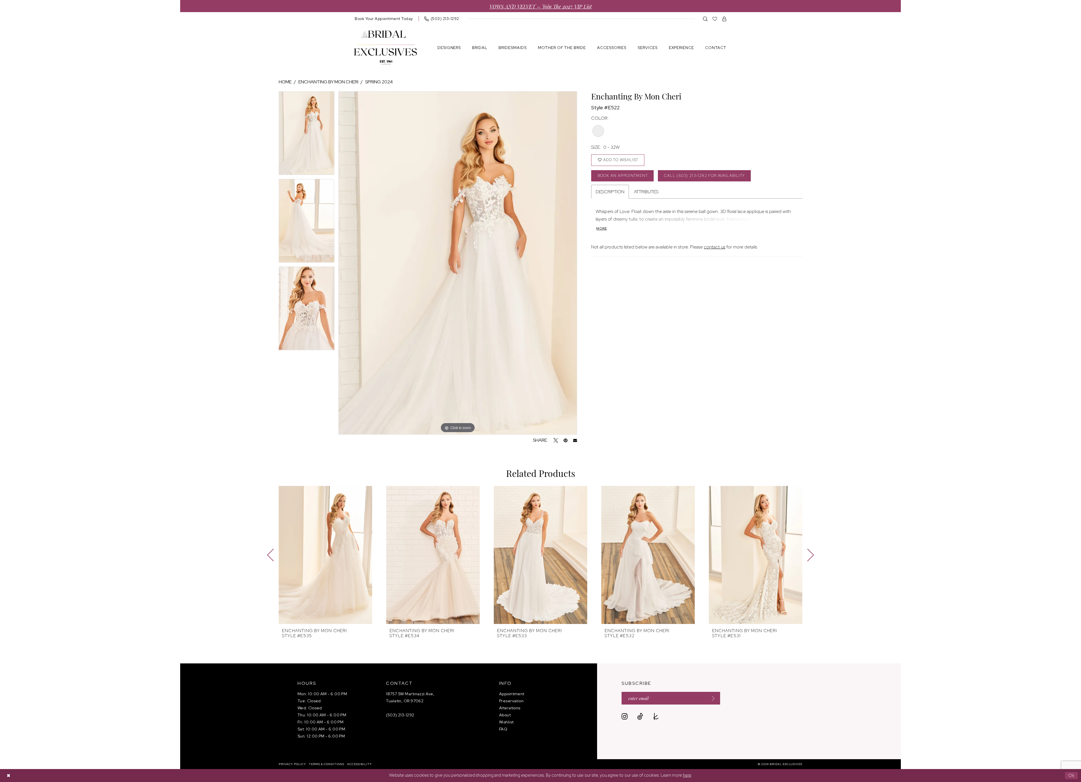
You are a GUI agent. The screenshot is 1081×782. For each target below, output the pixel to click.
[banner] (385, 47)
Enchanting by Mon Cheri (328, 82)
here (687, 775)
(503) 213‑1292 (400, 714)
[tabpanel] (306, 135)
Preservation (511, 700)
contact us (714, 247)
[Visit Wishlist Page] (715, 18)
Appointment (511, 693)
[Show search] (705, 18)
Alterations (510, 707)
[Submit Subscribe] (711, 698)
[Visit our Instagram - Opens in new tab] (624, 716)
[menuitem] (384, 18)
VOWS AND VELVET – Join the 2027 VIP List (541, 6)
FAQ (503, 729)
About (505, 714)
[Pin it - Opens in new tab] (566, 440)
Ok (1071, 775)
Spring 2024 (379, 82)
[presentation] (325, 555)
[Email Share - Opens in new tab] (575, 441)
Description (610, 192)
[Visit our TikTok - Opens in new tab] (640, 716)
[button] (724, 18)
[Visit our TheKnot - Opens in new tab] (656, 716)
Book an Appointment (623, 175)
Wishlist (506, 722)
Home (285, 82)
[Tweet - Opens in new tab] (555, 440)
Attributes (646, 192)
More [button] (601, 228)
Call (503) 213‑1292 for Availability (704, 175)
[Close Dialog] (8, 776)
